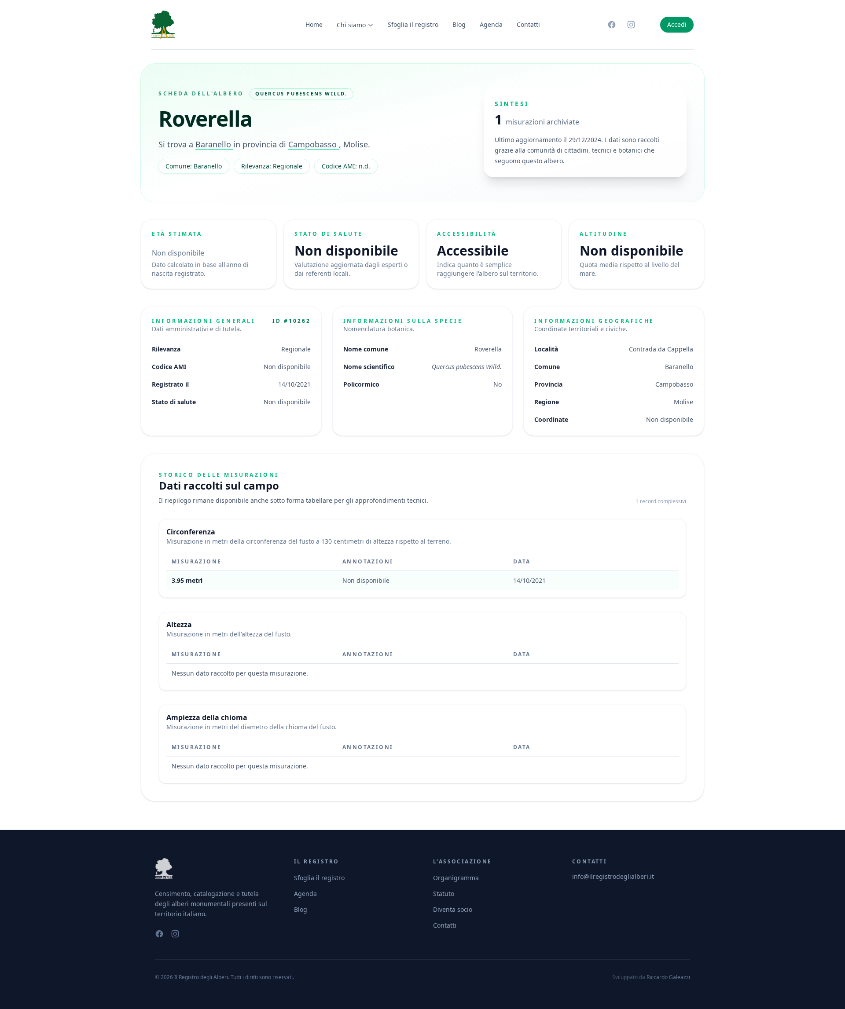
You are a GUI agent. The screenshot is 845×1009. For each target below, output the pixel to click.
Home (314, 24)
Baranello (214, 144)
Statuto (443, 893)
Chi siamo (351, 25)
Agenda (491, 24)
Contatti (528, 24)
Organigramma (456, 878)
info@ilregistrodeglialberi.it (613, 876)
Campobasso (313, 144)
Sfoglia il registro (413, 24)
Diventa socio (452, 909)
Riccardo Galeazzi (668, 977)
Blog (459, 24)
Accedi (677, 24)
